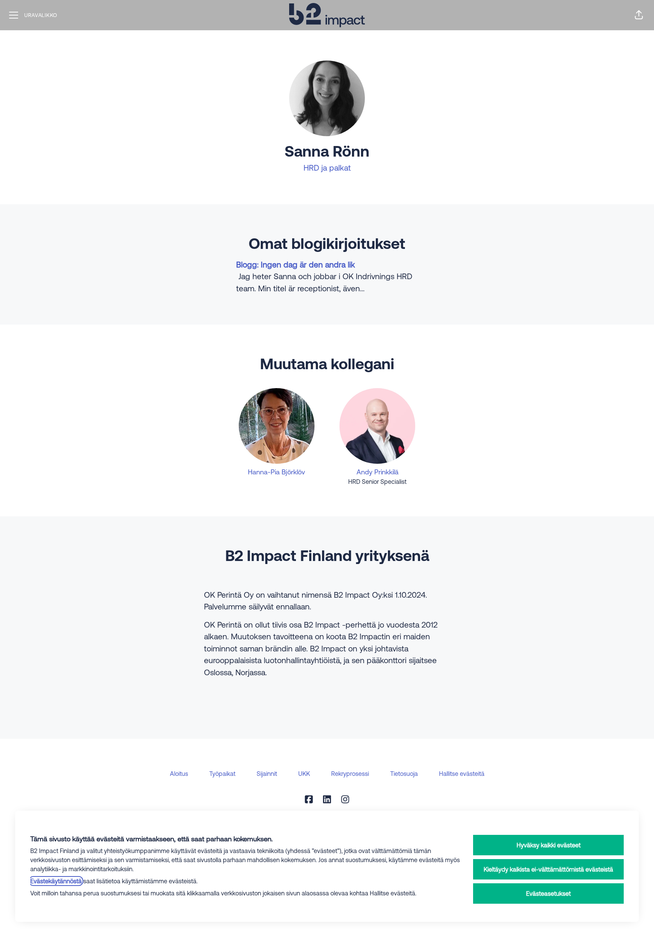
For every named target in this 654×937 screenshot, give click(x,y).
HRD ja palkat (327, 167)
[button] (638, 15)
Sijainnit (267, 773)
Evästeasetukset (548, 893)
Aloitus (179, 773)
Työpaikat (222, 773)
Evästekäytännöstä (56, 881)
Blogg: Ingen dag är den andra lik (295, 264)
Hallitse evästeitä (461, 773)
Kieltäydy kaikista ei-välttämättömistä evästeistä (548, 869)
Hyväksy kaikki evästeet (549, 845)
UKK (304, 773)
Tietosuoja (404, 773)
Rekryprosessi (350, 773)
